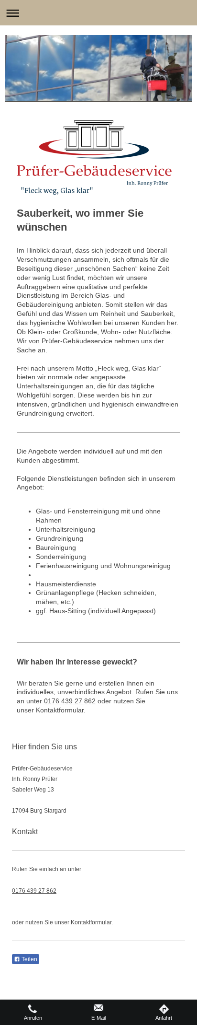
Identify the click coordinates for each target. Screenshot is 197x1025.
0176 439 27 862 (70, 701)
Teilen (28, 959)
